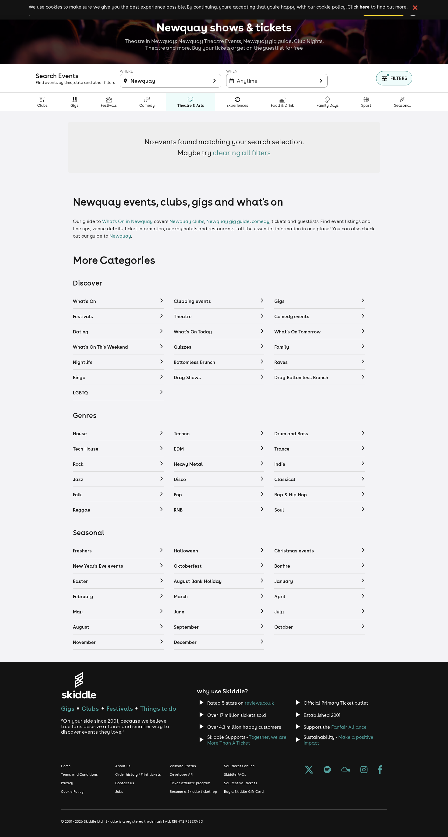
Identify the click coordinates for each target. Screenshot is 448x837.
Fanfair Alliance (349, 727)
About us (122, 766)
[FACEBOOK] (380, 770)
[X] (309, 770)
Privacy (67, 783)
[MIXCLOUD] (345, 770)
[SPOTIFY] (327, 770)
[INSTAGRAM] (364, 770)
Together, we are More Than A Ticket (246, 740)
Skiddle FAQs (235, 774)
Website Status (183, 766)
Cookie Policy (72, 791)
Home (66, 766)
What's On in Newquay (127, 221)
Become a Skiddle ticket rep (193, 791)
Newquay (120, 236)
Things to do (158, 708)
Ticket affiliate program (190, 783)
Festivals (119, 708)
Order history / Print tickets (138, 774)
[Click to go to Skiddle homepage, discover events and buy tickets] (79, 685)
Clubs (90, 708)
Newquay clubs (186, 221)
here (365, 7)
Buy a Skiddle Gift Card (244, 791)
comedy (260, 221)
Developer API (181, 774)
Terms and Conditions (79, 774)
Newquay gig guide (228, 221)
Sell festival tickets (240, 783)
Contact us (124, 783)
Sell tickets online (239, 766)
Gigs (67, 708)
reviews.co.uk (259, 703)
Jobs (119, 791)
